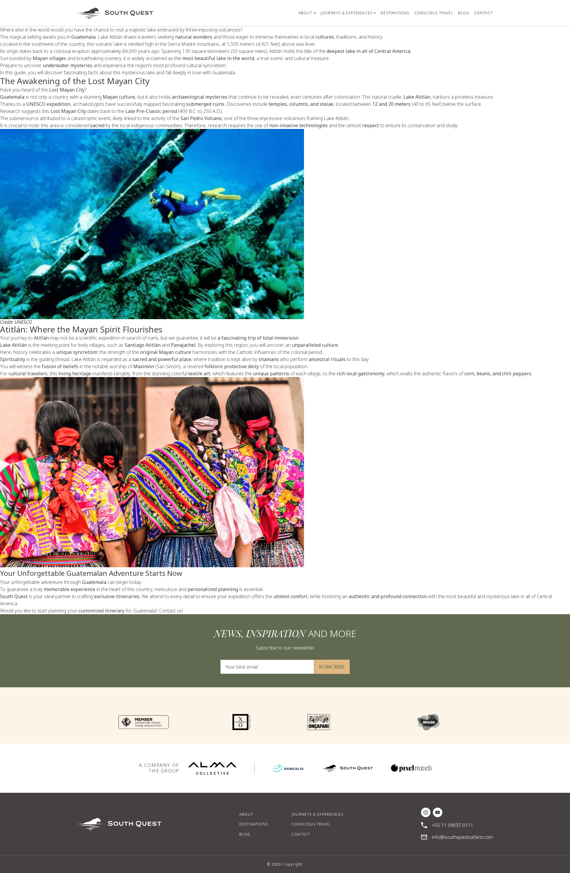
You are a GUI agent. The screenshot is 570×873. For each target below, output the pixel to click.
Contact (301, 834)
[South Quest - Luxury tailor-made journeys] (115, 13)
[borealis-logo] (288, 768)
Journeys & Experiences (317, 814)
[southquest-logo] (347, 768)
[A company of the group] (212, 768)
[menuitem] (307, 13)
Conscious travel (311, 824)
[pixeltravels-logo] (411, 768)
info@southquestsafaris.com (462, 837)
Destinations (253, 824)
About (246, 814)
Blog (245, 834)
